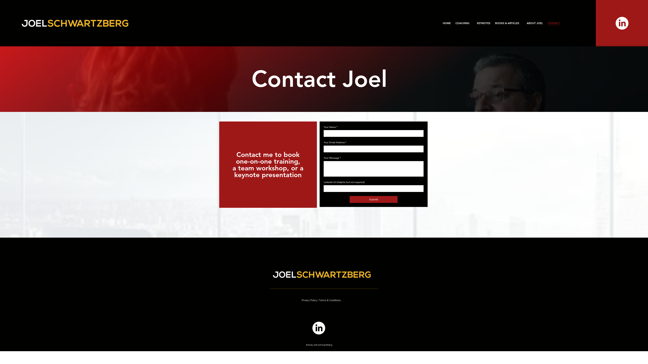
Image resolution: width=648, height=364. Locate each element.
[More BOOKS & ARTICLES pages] (521, 23)
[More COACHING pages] (471, 23)
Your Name (330, 127)
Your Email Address (335, 142)
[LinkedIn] (622, 23)
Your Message (332, 157)
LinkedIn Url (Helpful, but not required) (344, 182)
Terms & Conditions (330, 300)
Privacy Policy (309, 300)
